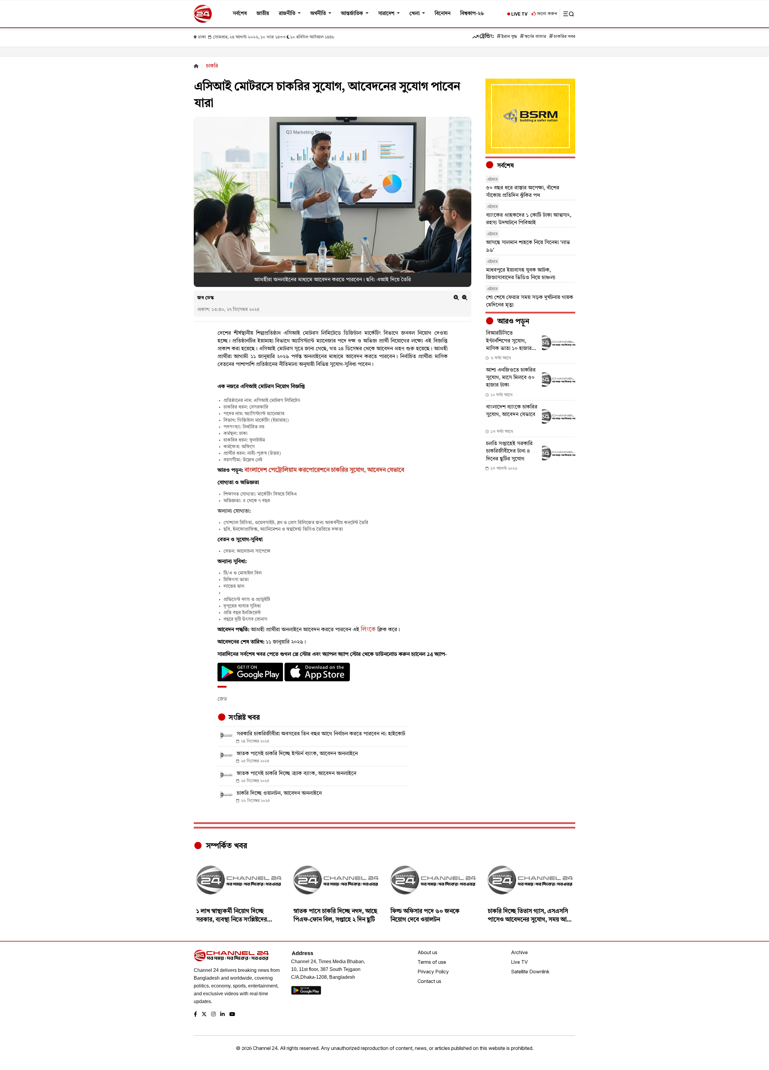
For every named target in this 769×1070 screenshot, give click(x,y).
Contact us (429, 981)
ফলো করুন (546, 14)
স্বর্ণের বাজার (535, 37)
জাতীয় (263, 13)
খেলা (415, 13)
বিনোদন (443, 13)
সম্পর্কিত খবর (225, 846)
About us (427, 952)
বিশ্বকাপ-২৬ (472, 13)
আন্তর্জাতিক (352, 13)
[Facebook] (195, 1014)
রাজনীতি (287, 13)
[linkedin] (222, 1014)
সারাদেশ (387, 13)
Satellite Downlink (530, 972)
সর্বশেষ (240, 13)
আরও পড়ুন (512, 321)
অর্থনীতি (318, 13)
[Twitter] (204, 1014)
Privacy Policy (433, 972)
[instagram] (213, 1014)
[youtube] (232, 1014)
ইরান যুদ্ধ (509, 37)
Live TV (519, 962)
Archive (519, 952)
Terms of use (432, 962)
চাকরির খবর (564, 37)
